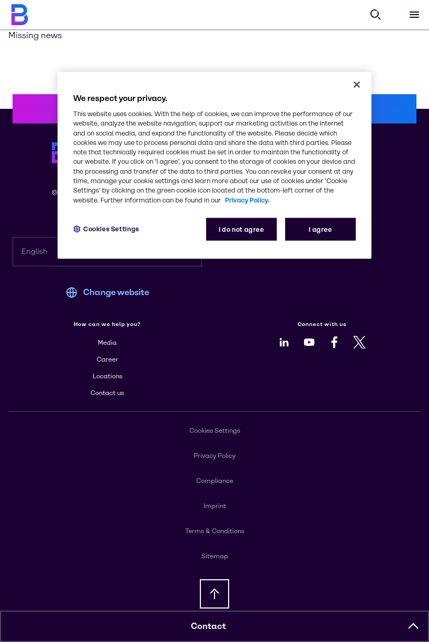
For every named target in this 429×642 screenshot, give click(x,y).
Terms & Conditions (214, 531)
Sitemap (214, 556)
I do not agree (241, 229)
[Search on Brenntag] (375, 14)
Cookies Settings (111, 228)
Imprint (215, 506)
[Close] (356, 84)
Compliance (214, 481)
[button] (413, 626)
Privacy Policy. (247, 200)
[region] (214, 165)
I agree (320, 229)
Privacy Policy (214, 455)
